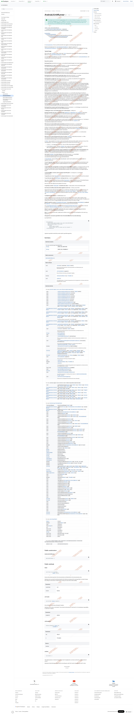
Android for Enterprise (19, 694)
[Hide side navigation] (13, 712)
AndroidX (54, 21)
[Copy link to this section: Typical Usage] (52, 51)
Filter (47, 141)
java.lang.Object (47, 33)
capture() (48, 203)
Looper (68, 405)
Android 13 (76, 699)
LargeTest (80, 112)
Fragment (59, 309)
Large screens (57, 692)
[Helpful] (87, 11)
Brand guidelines (25, 711)
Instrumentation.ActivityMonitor (69, 411)
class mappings (68, 23)
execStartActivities (62, 305)
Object (63, 275)
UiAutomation (49, 458)
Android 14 (76, 697)
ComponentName (49, 452)
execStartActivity (61, 308)
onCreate (59, 271)
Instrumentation (49, 44)
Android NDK (96, 699)
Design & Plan (21, 1)
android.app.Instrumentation (51, 34)
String (47, 246)
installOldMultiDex (61, 336)
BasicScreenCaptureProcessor (71, 205)
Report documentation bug (118, 694)
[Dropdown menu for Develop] (32, 1)
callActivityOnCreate (62, 291)
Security (16, 695)
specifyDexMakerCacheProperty (64, 369)
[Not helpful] (88, 11)
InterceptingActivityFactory (74, 340)
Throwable (70, 275)
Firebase (38, 706)
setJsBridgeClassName (62, 367)
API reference (4, 5)
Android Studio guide (98, 692)
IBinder (73, 305)
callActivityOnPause (62, 294)
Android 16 (76, 694)
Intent (66, 309)
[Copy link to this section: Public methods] (55, 564)
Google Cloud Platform (45, 706)
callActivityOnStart (62, 299)
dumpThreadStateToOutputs (63, 303)
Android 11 (76, 702)
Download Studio (97, 697)
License (20, 711)
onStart (58, 278)
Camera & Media (38, 697)
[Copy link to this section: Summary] (51, 238)
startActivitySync (61, 370)
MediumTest (73, 112)
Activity (68, 291)
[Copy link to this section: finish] (48, 567)
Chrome (33, 706)
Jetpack (63, 21)
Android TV (57, 699)
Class (67, 336)
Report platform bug (117, 692)
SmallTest (67, 112)
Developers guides (97, 694)
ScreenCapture (81, 202)
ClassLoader (56, 185)
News (16, 699)
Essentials (13, 1)
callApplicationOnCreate (63, 302)
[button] (7, 22)
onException (59, 275)
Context (67, 305)
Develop (29, 1)
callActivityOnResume (62, 297)
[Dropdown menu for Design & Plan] (25, 1)
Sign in (131, 1)
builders (52, 154)
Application (70, 302)
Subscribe (121, 711)
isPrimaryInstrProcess (62, 346)
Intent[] (69, 306)
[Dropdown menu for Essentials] (16, 1)
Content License (71, 672)
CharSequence (76, 467)
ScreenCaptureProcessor (61, 202)
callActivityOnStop (62, 300)
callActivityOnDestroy (62, 293)
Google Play (37, 1)
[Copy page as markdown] (69, 15)
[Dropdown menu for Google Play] (40, 1)
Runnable (65, 481)
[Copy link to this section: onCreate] (50, 597)
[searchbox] (7, 9)
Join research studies (117, 697)
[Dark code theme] (88, 220)
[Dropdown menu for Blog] (47, 1)
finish (58, 265)
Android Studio (126, 1)
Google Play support (117, 695)
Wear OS (56, 694)
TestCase (53, 53)
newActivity (60, 350)
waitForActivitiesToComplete (64, 376)
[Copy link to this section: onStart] (49, 651)
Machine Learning (38, 694)
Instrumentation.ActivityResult (74, 406)
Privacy (36, 699)
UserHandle (78, 398)
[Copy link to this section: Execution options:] (54, 61)
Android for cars (57, 697)
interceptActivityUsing (62, 340)
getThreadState (61, 333)
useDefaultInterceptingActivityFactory (66, 372)
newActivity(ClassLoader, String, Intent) (66, 344)
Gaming (36, 692)
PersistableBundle (82, 416)
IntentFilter (65, 409)
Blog (45, 1)
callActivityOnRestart (62, 296)
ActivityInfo (77, 351)
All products (54, 706)
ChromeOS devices (58, 695)
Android (16, 692)
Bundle (62, 146)
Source (16, 697)
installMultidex (61, 334)
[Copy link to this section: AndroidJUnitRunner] (56, 554)
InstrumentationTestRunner (62, 46)
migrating (58, 22)
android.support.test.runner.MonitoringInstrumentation (58, 36)
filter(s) (70, 136)
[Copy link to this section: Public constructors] (58, 550)
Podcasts (16, 702)
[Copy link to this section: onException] (52, 621)
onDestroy (60, 360)
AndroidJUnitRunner (83, 56)
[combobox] (105, 1)
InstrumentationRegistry (56, 54)
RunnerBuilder (49, 158)
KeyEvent (65, 486)
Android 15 (76, 695)
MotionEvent (67, 487)
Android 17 (76, 692)
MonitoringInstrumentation (55, 29)
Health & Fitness (37, 695)
